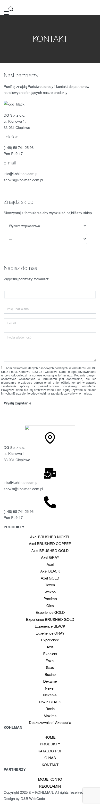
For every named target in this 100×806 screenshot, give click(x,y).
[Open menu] (6, 13)
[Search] (10, 8)
